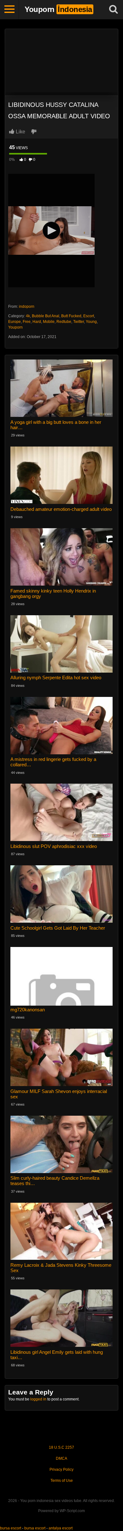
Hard (36, 321)
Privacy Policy (61, 1469)
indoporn (26, 306)
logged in (38, 1399)
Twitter (78, 321)
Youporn (15, 327)
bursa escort (10, 1528)
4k (28, 316)
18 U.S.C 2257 (61, 1447)
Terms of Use (61, 1480)
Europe (14, 321)
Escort (88, 316)
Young (91, 321)
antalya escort (61, 1528)
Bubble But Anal (45, 316)
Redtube (63, 321)
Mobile (49, 321)
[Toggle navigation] (9, 9)
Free (27, 321)
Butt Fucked (71, 316)
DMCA (61, 1458)
